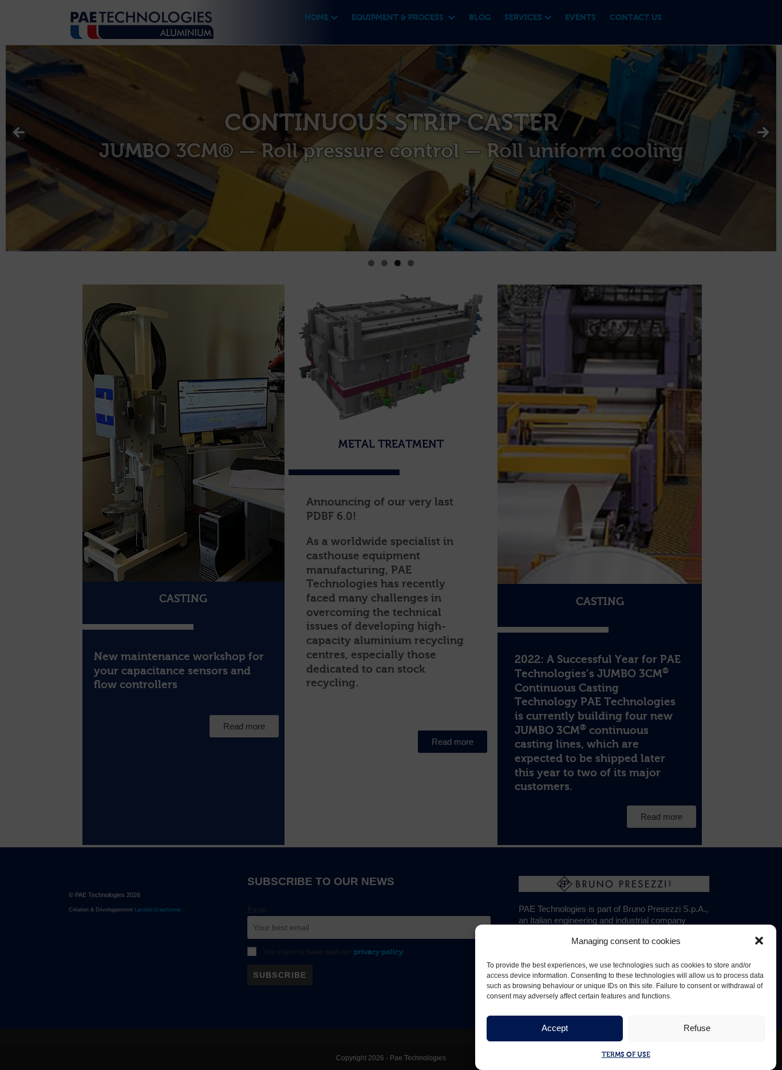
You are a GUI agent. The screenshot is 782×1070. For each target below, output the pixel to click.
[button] (759, 940)
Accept (555, 1028)
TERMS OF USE (626, 1055)
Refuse (697, 1028)
